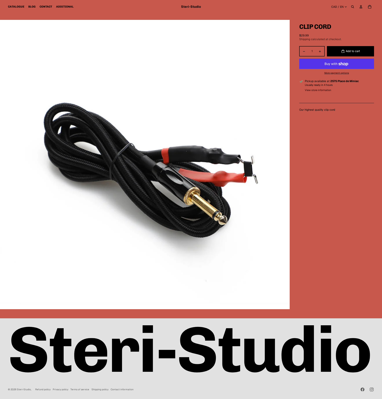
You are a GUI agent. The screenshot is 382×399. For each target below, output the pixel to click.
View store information (318, 90)
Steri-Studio (24, 389)
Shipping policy (100, 389)
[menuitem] (16, 6)
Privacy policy (60, 389)
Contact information (122, 389)
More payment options (336, 72)
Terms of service (79, 389)
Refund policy (43, 389)
